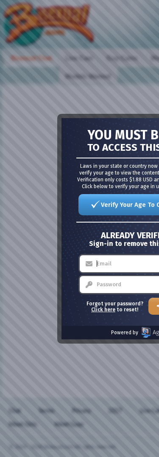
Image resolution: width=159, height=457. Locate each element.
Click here (103, 310)
